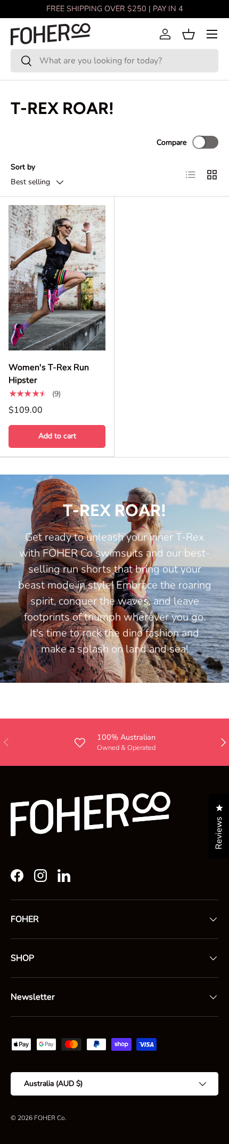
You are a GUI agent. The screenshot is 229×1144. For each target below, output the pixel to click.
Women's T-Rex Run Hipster (49, 374)
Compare (171, 142)
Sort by (23, 167)
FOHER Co (49, 1118)
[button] (188, 34)
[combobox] (114, 60)
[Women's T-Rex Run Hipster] (57, 277)
